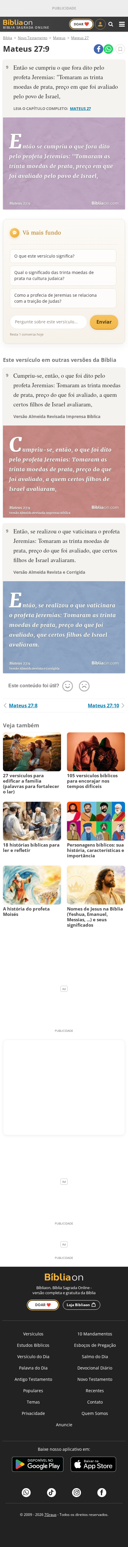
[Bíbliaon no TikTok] (51, 1492)
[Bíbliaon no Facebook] (101, 1492)
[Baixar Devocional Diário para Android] (37, 1465)
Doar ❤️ (43, 1304)
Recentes (95, 1390)
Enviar (104, 322)
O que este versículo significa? (44, 256)
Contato (95, 1402)
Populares (33, 1390)
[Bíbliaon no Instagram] (76, 1492)
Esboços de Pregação (95, 1345)
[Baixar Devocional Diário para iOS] (93, 1465)
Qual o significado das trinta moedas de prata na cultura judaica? (54, 275)
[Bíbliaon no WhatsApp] (26, 1492)
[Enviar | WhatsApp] (108, 49)
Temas (33, 1402)
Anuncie (64, 1424)
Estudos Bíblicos (33, 1345)
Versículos (33, 1334)
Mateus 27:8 (23, 705)
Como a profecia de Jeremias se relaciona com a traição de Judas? (55, 298)
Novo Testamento (94, 1379)
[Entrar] (100, 24)
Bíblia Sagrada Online (26, 27)
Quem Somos (95, 1413)
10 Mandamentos (94, 1334)
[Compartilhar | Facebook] (98, 49)
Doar (81, 24)
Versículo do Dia (33, 1356)
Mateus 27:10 (103, 705)
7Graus (50, 1514)
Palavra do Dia (33, 1368)
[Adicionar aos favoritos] (120, 49)
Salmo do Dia (95, 1356)
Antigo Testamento (33, 1379)
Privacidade (33, 1413)
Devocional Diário (94, 1368)
